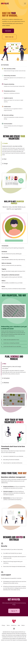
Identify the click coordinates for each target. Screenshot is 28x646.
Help (19, 625)
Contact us (13, 625)
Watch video (8, 37)
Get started (8, 31)
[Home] (5, 3)
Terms (8, 625)
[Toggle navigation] (25, 3)
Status (23, 625)
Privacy (3, 625)
